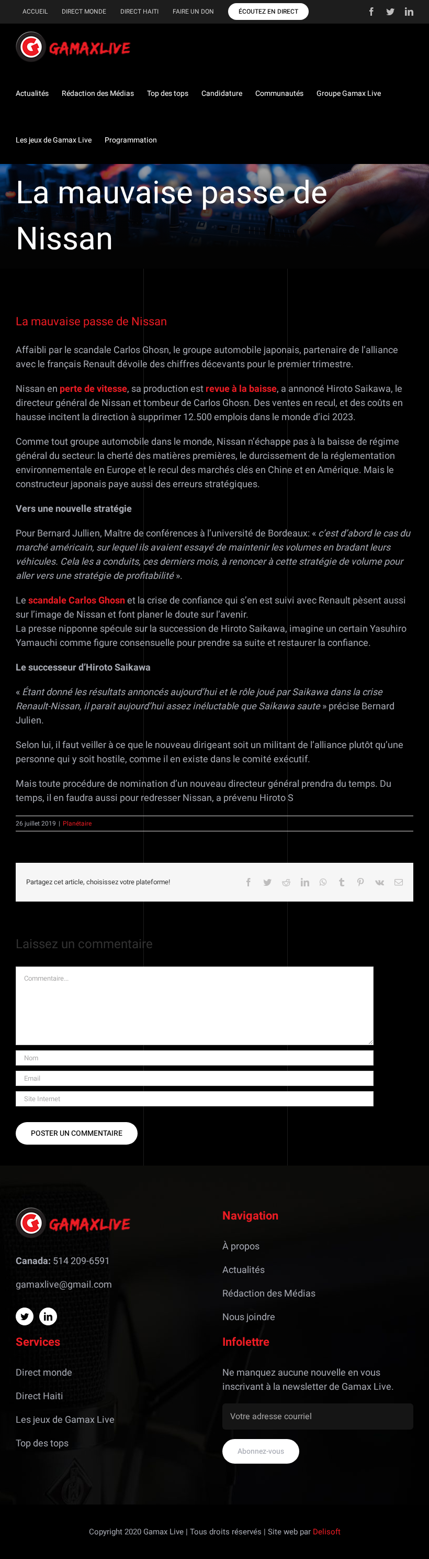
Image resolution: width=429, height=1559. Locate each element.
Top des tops (42, 1443)
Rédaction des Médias (268, 1294)
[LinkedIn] (48, 1316)
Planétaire (77, 823)
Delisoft (327, 1532)
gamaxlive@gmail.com (64, 1285)
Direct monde (44, 1373)
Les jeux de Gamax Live (65, 1420)
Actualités (243, 1270)
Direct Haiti (39, 1396)
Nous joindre (248, 1317)
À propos (240, 1246)
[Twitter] (24, 1316)
